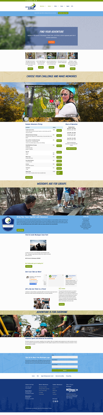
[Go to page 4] (58, 287)
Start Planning (20, 230)
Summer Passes (56, 386)
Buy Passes (51, 42)
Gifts (72, 6)
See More (30, 68)
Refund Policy (29, 177)
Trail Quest (54, 394)
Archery (54, 392)
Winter (55, 6)
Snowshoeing (41, 394)
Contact (33, 376)
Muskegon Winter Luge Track (44, 388)
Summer (49, 6)
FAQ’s (38, 376)
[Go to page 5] (59, 287)
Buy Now (59, 130)
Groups (61, 6)
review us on (32, 283)
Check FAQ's (28, 266)
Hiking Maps (58, 173)
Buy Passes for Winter (43, 386)
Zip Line (54, 388)
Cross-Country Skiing (43, 390)
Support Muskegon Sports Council (47, 376)
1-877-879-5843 (29, 0)
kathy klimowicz (51, 275)
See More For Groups (71, 148)
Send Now (62, 304)
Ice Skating (41, 392)
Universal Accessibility (60, 376)
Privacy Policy (68, 376)
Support (67, 6)
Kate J (66, 275)
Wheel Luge (55, 390)
